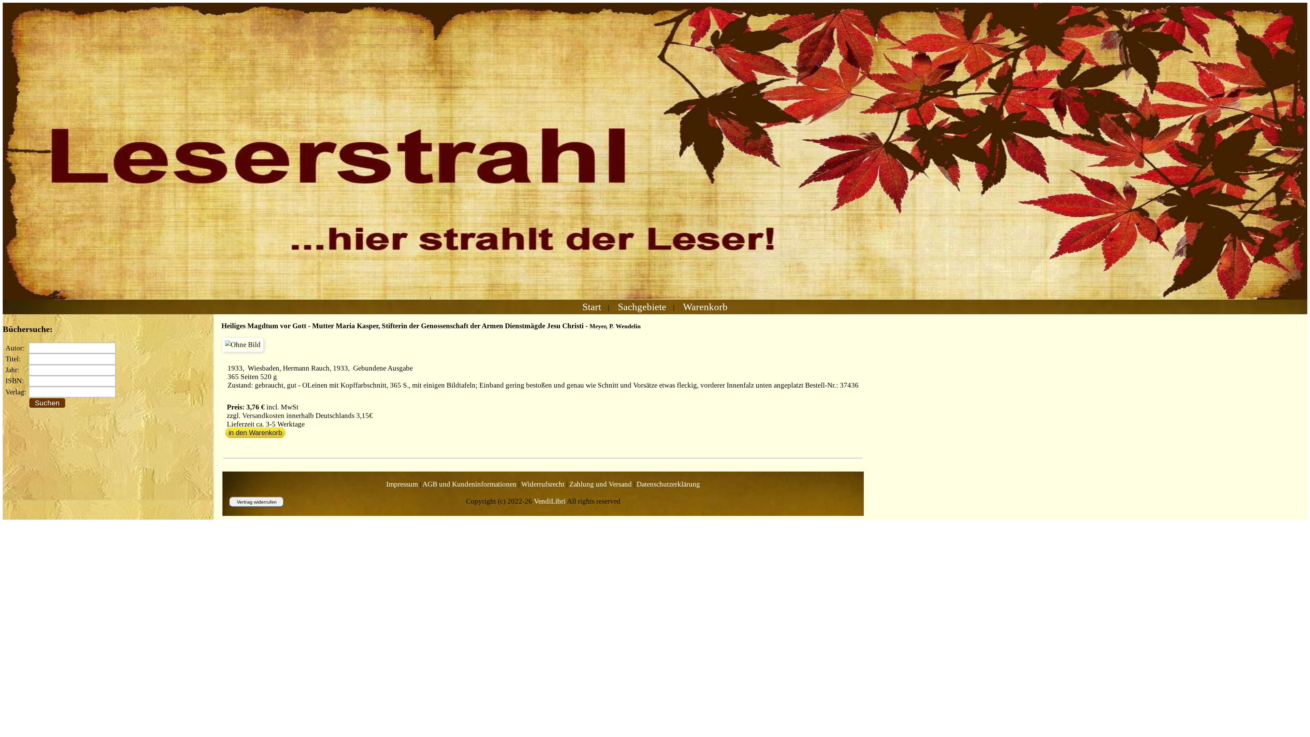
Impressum (402, 484)
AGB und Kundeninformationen (469, 484)
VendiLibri (550, 501)
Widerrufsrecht (543, 484)
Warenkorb (705, 306)
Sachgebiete (642, 306)
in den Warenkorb (255, 432)
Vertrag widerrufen (257, 502)
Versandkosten (263, 415)
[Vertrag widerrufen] (249, 510)
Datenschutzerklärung (668, 484)
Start (591, 306)
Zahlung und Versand (600, 484)
